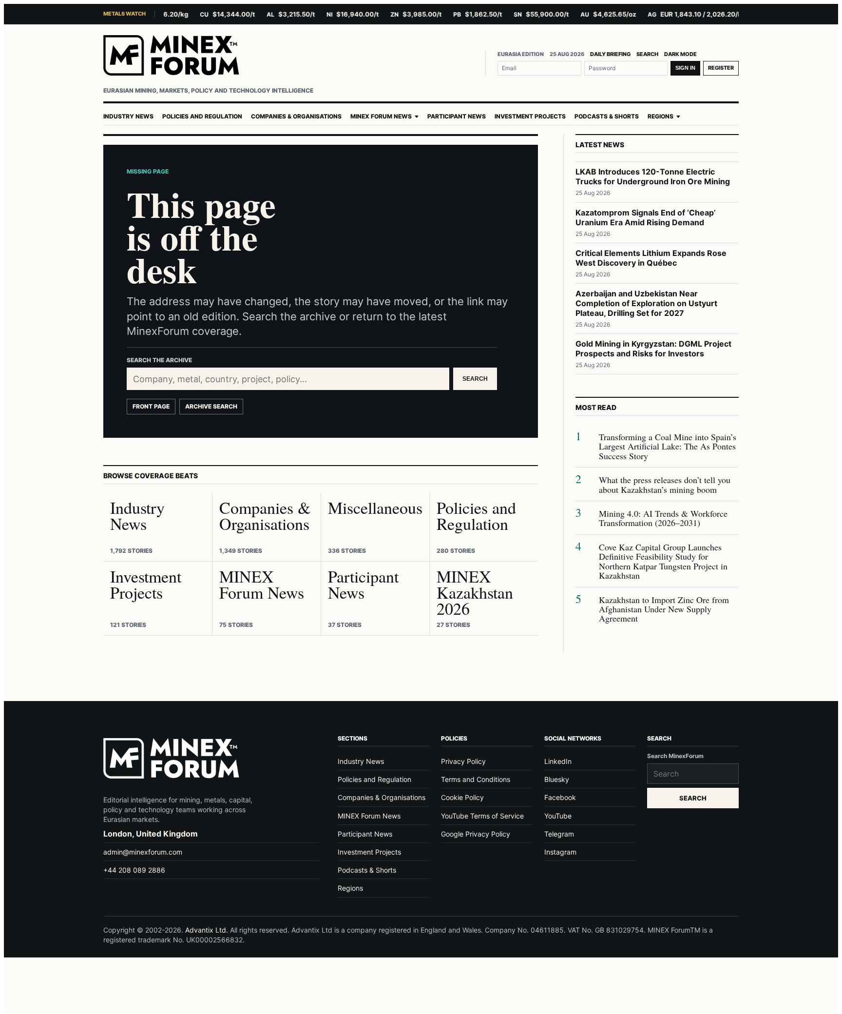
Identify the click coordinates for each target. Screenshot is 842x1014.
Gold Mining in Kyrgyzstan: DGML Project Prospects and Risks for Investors (653, 348)
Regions (660, 116)
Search (647, 54)
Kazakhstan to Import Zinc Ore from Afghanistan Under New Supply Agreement (664, 609)
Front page (151, 406)
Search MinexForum (675, 756)
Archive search (211, 406)
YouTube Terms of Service (482, 816)
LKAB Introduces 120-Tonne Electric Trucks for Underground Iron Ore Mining (652, 176)
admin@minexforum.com (142, 852)
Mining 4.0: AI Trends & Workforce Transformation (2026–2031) (663, 518)
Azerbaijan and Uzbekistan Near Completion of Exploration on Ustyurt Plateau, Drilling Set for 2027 (646, 303)
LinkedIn (558, 761)
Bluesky (556, 779)
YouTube (558, 816)
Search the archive (159, 360)
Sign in (685, 68)
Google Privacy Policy (475, 834)
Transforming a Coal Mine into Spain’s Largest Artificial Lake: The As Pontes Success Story (667, 446)
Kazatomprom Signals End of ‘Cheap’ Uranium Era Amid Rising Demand (645, 217)
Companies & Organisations (296, 116)
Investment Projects (530, 116)
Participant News (456, 116)
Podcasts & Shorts (606, 116)
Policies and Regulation (202, 116)
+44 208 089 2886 (134, 870)
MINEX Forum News (381, 116)
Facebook (560, 797)
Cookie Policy (462, 797)
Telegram (559, 834)
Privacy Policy (463, 761)
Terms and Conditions (475, 779)
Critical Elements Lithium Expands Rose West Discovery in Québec (651, 258)
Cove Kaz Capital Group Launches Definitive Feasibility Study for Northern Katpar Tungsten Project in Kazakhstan (663, 562)
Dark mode (680, 54)
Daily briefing (610, 54)
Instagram (560, 852)
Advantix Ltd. (206, 930)
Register (721, 67)
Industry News (128, 116)
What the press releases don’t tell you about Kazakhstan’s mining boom (664, 484)
